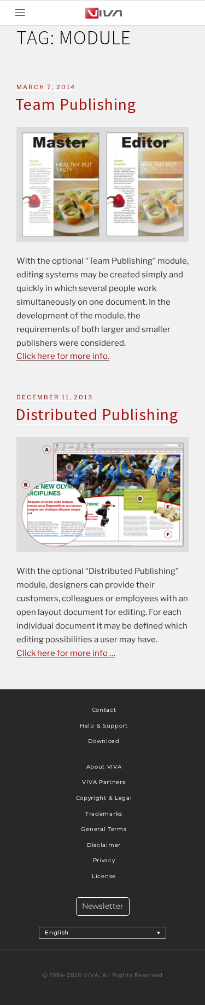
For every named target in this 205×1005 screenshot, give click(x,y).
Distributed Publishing (96, 414)
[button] (20, 13)
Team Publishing (75, 104)
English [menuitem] (57, 932)
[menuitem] (102, 933)
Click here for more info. (62, 356)
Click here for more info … (65, 653)
